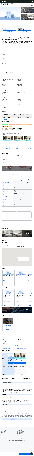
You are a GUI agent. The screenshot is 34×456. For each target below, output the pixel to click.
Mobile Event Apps (19, 430)
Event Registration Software (20, 429)
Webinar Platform (19, 433)
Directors (6, 196)
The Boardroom (7, 193)
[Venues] (32, 1)
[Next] (33, 21)
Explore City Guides (3, 431)
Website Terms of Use (20, 437)
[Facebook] (18, 341)
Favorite (32, 5)
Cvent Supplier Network (4, 428)
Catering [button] (17, 301)
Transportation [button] (8, 301)
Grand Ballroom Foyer (8, 185)
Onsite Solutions (3, 432)
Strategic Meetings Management (21, 431)
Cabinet (6, 199)
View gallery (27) (30, 18)
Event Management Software (21, 428)
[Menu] (1, 1)
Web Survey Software (20, 432)
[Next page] (30, 142)
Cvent (1, 3)
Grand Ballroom (7, 182)
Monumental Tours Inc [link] (8, 295)
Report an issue (8, 425)
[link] (8, 292)
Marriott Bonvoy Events (7, 325)
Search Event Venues (3, 429)
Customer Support (3, 437)
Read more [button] (4, 280)
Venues (4, 3)
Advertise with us (19, 438)
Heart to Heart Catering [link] (20, 295)
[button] (10, 13)
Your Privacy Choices (3, 438)
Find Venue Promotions (4, 430)
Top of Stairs (6, 202)
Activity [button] (4, 301)
